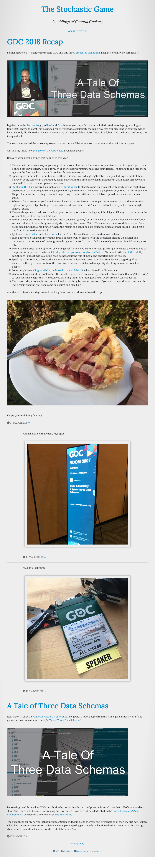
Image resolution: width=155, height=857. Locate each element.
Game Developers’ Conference (50, 716)
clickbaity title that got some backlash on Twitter (76, 252)
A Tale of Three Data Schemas (57, 705)
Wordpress (67, 851)
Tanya (26, 230)
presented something (88, 52)
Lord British (31, 234)
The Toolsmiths (63, 814)
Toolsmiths (33, 125)
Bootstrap (80, 851)
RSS (57, 851)
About (71, 30)
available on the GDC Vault (48, 150)
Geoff (49, 125)
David (61, 125)
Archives (82, 30)
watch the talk (131, 252)
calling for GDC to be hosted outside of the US (57, 270)
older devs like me (67, 186)
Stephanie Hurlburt (23, 186)
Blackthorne (51, 234)
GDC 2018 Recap (35, 41)
